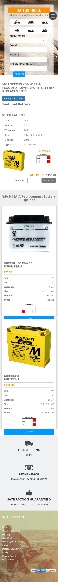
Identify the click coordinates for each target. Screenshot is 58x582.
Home (5, 527)
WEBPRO (11, 573)
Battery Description (13, 98)
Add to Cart (49, 180)
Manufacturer (18, 35)
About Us (7, 537)
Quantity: (19, 180)
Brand (13, 45)
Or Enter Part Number (23, 64)
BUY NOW (29, 432)
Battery (14, 54)
